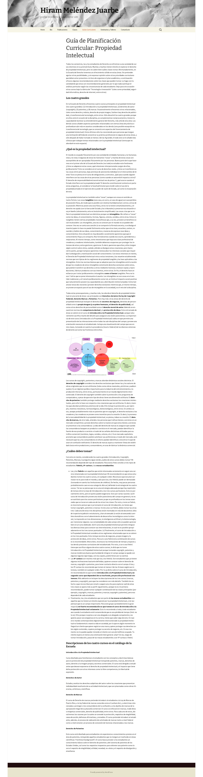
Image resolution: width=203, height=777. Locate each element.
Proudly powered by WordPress (101, 772)
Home (42, 30)
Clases (74, 30)
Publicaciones (62, 30)
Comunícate (125, 30)
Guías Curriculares (89, 30)
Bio (51, 30)
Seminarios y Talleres (108, 30)
